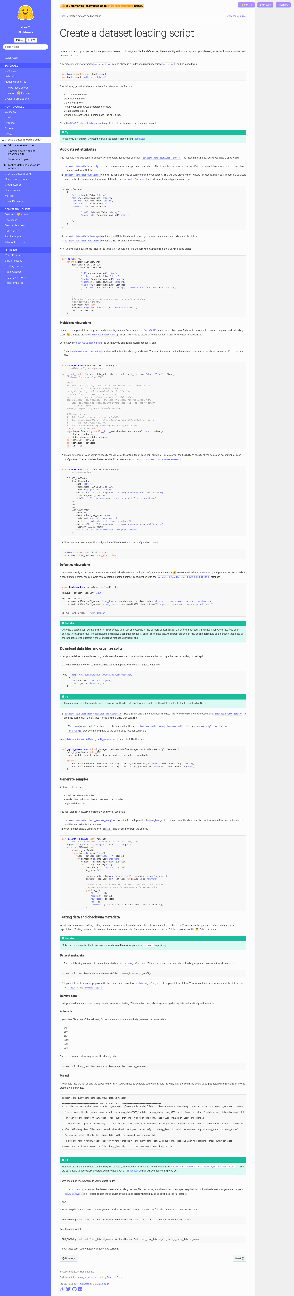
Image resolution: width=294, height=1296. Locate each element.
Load (8, 117)
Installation (11, 76)
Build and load (13, 231)
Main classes (12, 255)
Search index (12, 190)
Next (238, 1258)
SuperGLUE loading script (89, 343)
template (139, 139)
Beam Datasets (14, 201)
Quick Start (11, 58)
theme (90, 1277)
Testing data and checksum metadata (23, 167)
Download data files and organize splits (21, 153)
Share (8, 134)
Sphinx (74, 1277)
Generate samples (18, 159)
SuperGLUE (150, 330)
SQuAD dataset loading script (86, 123)
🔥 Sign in (246, 5)
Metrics (283, 5)
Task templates (14, 283)
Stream (9, 128)
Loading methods (15, 266)
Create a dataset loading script (23, 140)
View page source (236, 16)
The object (16, 88)
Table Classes (13, 272)
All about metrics (15, 242)
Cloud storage (13, 185)
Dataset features (15, 225)
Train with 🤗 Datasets (18, 93)
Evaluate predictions (17, 99)
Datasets (265, 5)
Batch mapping (13, 236)
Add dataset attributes (20, 145)
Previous (70, 1258)
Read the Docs (114, 1277)
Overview (10, 71)
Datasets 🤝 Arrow (16, 214)
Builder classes (13, 261)
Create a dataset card (18, 174)
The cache (11, 220)
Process (10, 123)
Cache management (17, 179)
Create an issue (101, 1284)
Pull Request (131, 1171)
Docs (62, 16)
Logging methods (15, 277)
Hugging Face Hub (15, 82)
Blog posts (83, 1284)
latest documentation (120, 6)
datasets (27, 32)
